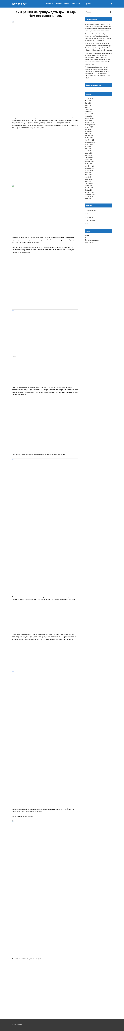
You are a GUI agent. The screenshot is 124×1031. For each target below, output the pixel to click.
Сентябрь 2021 (90, 194)
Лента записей (90, 238)
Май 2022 (88, 177)
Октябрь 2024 (89, 122)
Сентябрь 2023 (90, 142)
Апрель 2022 (89, 179)
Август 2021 (89, 196)
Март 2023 (88, 155)
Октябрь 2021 (89, 192)
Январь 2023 (89, 159)
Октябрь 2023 (89, 140)
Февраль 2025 (89, 114)
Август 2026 (89, 99)
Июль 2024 (88, 129)
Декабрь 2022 (89, 162)
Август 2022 (89, 170)
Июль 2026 (88, 101)
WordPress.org (89, 242)
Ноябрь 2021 (89, 190)
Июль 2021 (88, 199)
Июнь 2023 (88, 149)
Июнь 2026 (88, 103)
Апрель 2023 (89, 153)
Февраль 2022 (89, 183)
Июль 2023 (88, 146)
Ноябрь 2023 (89, 138)
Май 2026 (88, 105)
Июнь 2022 (88, 175)
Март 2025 (88, 112)
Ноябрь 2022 (89, 164)
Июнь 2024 (88, 131)
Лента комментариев (92, 240)
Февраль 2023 (89, 157)
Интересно (49, 4)
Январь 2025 (89, 116)
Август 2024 (89, 127)
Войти (87, 236)
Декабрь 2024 (89, 118)
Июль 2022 (88, 173)
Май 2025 (88, 107)
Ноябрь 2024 (89, 120)
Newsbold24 (19, 3)
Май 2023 (88, 151)
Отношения (76, 4)
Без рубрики (87, 4)
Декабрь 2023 (89, 136)
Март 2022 (88, 181)
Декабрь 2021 (89, 188)
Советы (67, 4)
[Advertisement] (45, 75)
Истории (59, 4)
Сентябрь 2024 (90, 125)
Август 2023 (89, 144)
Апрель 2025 (89, 109)
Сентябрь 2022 (90, 168)
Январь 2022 (89, 186)
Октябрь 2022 (89, 166)
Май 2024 (88, 133)
